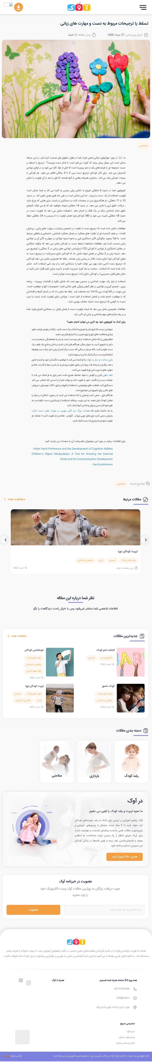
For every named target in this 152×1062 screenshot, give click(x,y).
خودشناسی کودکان (34, 650)
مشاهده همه (16, 499)
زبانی (101, 560)
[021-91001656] (135, 989)
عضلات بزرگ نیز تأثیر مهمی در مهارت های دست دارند (61, 411)
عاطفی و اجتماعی (85, 560)
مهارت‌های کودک (128, 560)
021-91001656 (121, 989)
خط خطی (108, 375)
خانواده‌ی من (106, 658)
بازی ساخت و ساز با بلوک (100, 360)
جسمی (143, 145)
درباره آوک (130, 1031)
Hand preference (102, 465)
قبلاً (120, 158)
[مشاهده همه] (5, 499)
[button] (143, 7)
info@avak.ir (123, 998)
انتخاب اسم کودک (105, 650)
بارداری (91, 658)
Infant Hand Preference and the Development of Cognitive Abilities (73, 449)
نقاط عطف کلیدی (33, 671)
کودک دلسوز (108, 686)
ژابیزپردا (6, 1056)
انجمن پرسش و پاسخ (126, 1043)
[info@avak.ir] (135, 998)
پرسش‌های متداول (127, 1037)
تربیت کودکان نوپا (128, 551)
